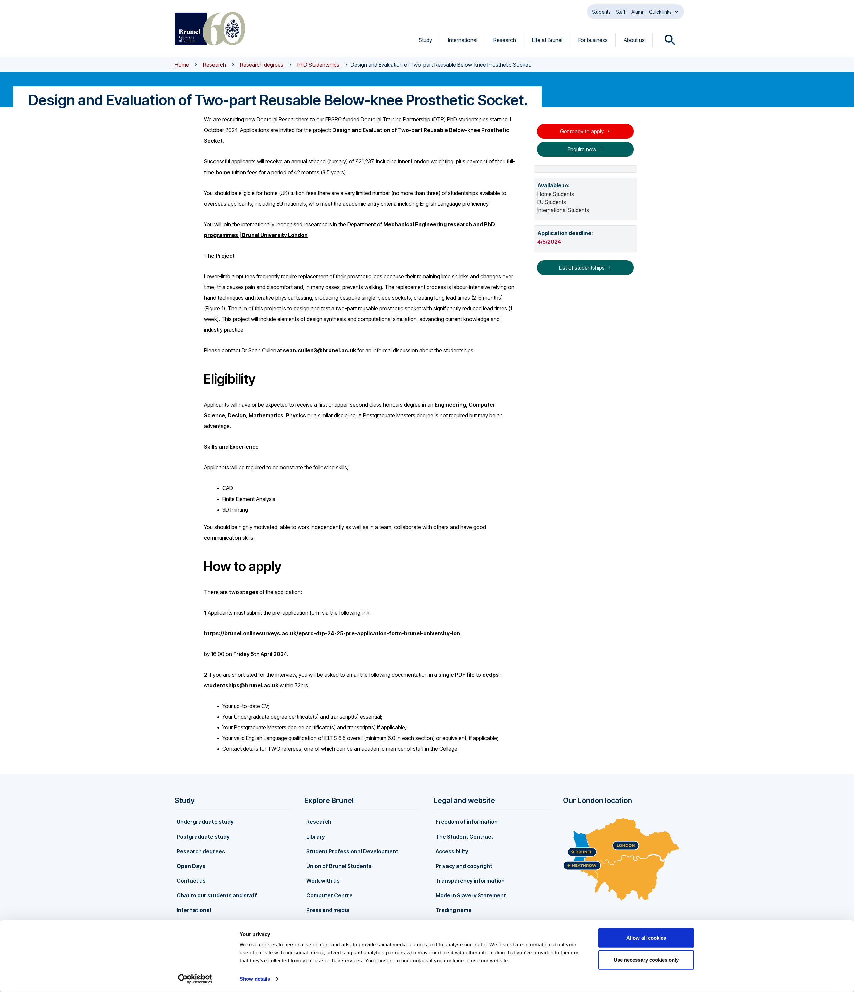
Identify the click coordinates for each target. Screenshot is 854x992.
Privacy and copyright (464, 866)
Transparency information (470, 880)
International (462, 40)
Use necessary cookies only (646, 959)
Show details (255, 979)
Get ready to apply (582, 131)
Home (182, 64)
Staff (620, 12)
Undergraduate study (205, 821)
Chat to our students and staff (217, 895)
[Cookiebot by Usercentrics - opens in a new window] (195, 979)
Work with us (323, 880)
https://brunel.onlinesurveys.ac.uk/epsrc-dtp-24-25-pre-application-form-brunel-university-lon (332, 633)
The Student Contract (464, 836)
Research (504, 40)
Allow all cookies (646, 938)
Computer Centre (329, 895)
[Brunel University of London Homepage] (210, 28)
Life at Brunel (547, 40)
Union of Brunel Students (339, 866)
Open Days (191, 866)
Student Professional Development (352, 851)
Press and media (327, 910)
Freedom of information (467, 821)
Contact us (191, 880)
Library (315, 836)
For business (593, 40)
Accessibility (452, 851)
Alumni (638, 12)
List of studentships (582, 267)
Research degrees (261, 64)
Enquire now (582, 149)
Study (425, 40)
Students (601, 12)
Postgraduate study (203, 836)
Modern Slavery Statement (471, 895)
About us (634, 40)
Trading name (454, 910)
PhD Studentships (318, 64)
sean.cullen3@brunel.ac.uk (319, 350)
